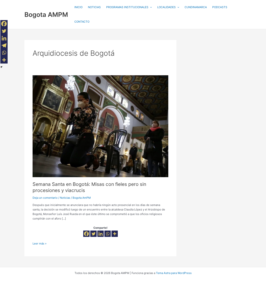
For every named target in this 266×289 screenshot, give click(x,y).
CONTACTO (81, 21)
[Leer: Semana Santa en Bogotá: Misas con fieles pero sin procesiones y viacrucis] (100, 126)
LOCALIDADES (166, 7)
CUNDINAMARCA (196, 7)
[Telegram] (4, 45)
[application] (150, 7)
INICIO (78, 7)
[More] (114, 234)
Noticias (65, 197)
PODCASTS (219, 7)
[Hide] (1, 67)
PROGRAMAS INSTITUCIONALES (127, 7)
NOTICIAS (94, 7)
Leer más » (40, 243)
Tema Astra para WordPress (174, 273)
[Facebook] (86, 234)
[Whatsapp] (107, 234)
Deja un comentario (45, 197)
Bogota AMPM (46, 14)
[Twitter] (93, 234)
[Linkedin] (100, 234)
